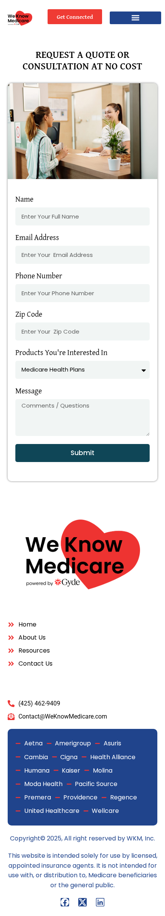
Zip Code (28, 314)
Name (24, 199)
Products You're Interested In (61, 353)
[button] (135, 18)
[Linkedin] (100, 902)
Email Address (37, 238)
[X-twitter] (82, 902)
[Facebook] (65, 902)
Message (28, 391)
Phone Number (38, 276)
